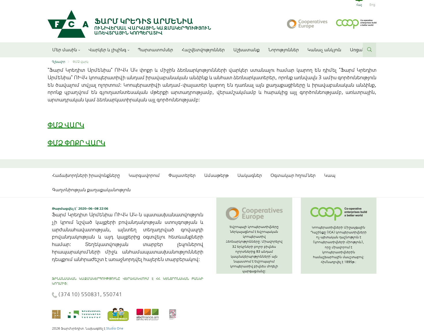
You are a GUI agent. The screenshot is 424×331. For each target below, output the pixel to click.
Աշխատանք (246, 50)
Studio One (114, 328)
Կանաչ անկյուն (324, 50)
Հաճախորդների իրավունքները (86, 175)
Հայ (359, 5)
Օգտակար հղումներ (293, 175)
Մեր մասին (64, 50)
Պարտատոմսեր (155, 50)
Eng (372, 5)
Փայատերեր (182, 175)
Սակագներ (249, 175)
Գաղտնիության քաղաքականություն (91, 190)
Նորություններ (283, 50)
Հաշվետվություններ (203, 50)
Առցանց (359, 50)
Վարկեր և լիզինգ (107, 50)
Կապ (329, 175)
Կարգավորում (144, 175)
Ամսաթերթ (216, 175)
